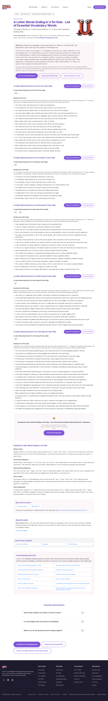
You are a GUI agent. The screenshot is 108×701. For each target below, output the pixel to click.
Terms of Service (55, 694)
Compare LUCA (78, 682)
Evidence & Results (79, 673)
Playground (95, 673)
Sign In (89, 7)
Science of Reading (79, 676)
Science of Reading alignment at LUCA (29, 565)
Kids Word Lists (25, 14)
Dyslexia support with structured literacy (68, 565)
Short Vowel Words (22, 544)
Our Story (76, 679)
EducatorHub (59, 685)
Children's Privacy (43, 694)
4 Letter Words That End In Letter (41, 14)
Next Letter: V (36, 506)
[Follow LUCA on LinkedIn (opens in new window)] (8, 680)
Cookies (64, 694)
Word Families (73, 544)
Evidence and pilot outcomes (64, 570)
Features (44, 7)
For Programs (42, 676)
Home (17, 14)
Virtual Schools (42, 682)
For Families (41, 670)
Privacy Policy (32, 694)
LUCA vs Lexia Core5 (24, 579)
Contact (65, 7)
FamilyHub (59, 682)
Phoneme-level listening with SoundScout (30, 570)
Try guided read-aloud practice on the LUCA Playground (73, 583)
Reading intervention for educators (28, 574)
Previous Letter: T (22, 506)
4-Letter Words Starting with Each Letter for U (73, 510)
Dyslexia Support (97, 679)
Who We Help (33, 7)
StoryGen (58, 673)
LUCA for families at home (25, 583)
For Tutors (41, 679)
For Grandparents (97, 676)
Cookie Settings (101, 694)
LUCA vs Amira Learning (63, 579)
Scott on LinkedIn (21, 530)
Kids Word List (96, 670)
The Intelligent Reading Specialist (46, 38)
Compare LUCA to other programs (66, 574)
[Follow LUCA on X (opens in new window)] (3, 680)
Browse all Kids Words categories (28, 588)
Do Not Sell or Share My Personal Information (82, 694)
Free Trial (95, 682)
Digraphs (45, 544)
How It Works (78, 670)
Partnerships (41, 685)
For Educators (42, 673)
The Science (54, 7)
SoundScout (59, 670)
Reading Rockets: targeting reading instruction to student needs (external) (71, 588)
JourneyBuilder (60, 676)
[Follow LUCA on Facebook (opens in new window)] (12, 680)
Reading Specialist (61, 679)
